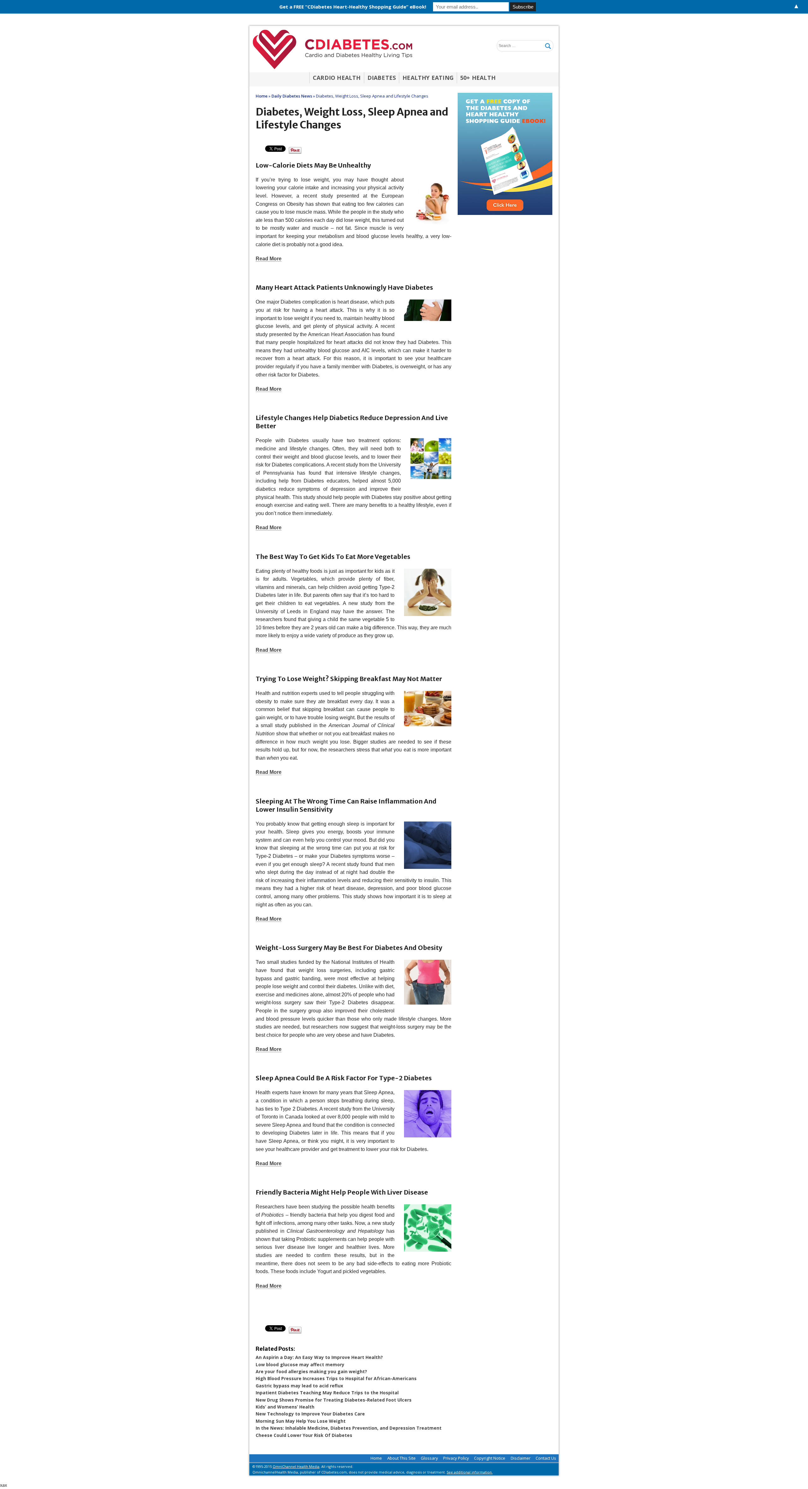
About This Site (401, 1458)
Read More (269, 258)
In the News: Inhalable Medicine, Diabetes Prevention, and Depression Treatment (349, 1428)
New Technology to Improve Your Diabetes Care (310, 1414)
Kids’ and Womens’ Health (285, 1407)
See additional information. (470, 1472)
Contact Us (546, 1458)
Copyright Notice (489, 1458)
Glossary (429, 1458)
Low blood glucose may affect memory (300, 1364)
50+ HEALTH (478, 77)
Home (376, 1458)
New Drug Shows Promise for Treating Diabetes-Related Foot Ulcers (334, 1400)
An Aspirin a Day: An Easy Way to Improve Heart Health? (319, 1357)
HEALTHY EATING (428, 77)
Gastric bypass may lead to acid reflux (299, 1386)
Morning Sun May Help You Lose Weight (301, 1421)
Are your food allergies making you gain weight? (311, 1371)
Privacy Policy (456, 1458)
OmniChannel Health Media (296, 1466)
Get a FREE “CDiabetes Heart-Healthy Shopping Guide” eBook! (352, 6)
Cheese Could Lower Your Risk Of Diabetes (304, 1435)
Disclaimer (521, 1458)
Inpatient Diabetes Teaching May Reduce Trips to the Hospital (327, 1393)
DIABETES (381, 77)
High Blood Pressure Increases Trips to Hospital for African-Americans (336, 1378)
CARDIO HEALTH (337, 77)
